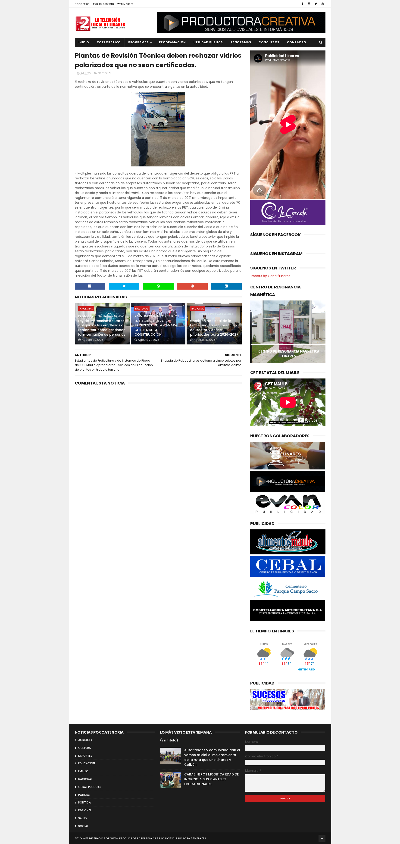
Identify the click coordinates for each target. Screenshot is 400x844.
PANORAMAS (241, 42)
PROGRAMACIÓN (172, 42)
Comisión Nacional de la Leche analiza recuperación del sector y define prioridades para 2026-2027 (214, 328)
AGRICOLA (85, 740)
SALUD (82, 818)
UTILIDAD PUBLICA (208, 42)
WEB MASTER (125, 4)
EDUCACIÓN (86, 763)
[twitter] (316, 3)
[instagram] (309, 3)
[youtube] (322, 3)
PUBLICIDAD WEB (103, 4)
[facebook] (302, 3)
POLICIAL (84, 795)
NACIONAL (105, 73)
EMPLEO (83, 771)
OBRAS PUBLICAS (89, 787)
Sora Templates (194, 838)
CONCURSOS (269, 42)
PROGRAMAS (138, 42)
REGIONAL (84, 810)
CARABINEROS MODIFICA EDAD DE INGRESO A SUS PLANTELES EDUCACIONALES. (211, 779)
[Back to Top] (322, 838)
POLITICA (84, 802)
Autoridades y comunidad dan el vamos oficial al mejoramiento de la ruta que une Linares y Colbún (212, 757)
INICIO (83, 42)
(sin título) (169, 740)
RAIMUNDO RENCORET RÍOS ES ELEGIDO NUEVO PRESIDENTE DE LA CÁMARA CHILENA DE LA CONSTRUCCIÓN (156, 325)
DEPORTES (85, 756)
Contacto (296, 42)
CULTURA (84, 748)
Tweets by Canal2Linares (270, 276)
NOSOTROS (82, 4)
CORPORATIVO (109, 42)
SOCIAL (83, 826)
